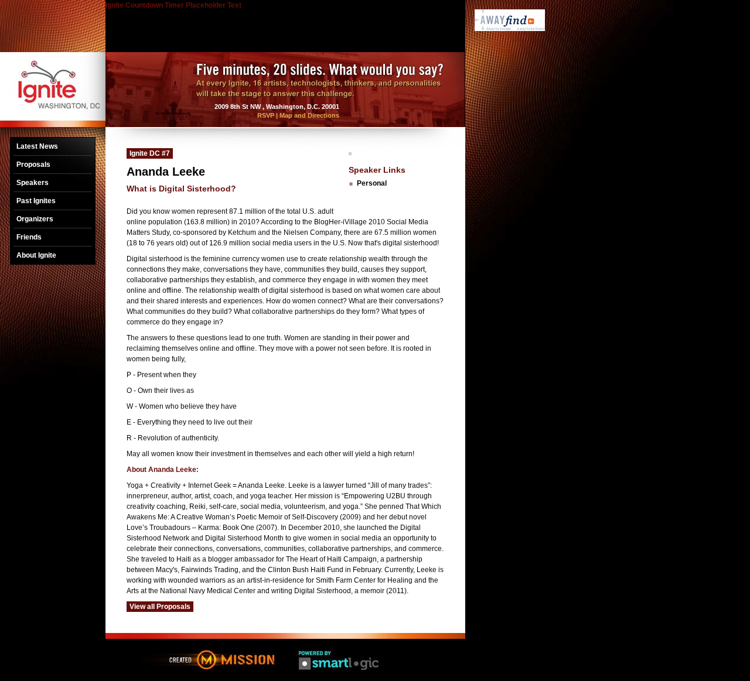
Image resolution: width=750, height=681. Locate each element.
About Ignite (36, 255)
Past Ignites (36, 201)
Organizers (34, 219)
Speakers (32, 183)
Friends (29, 237)
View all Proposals (159, 607)
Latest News (37, 146)
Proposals (33, 164)
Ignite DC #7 (149, 153)
